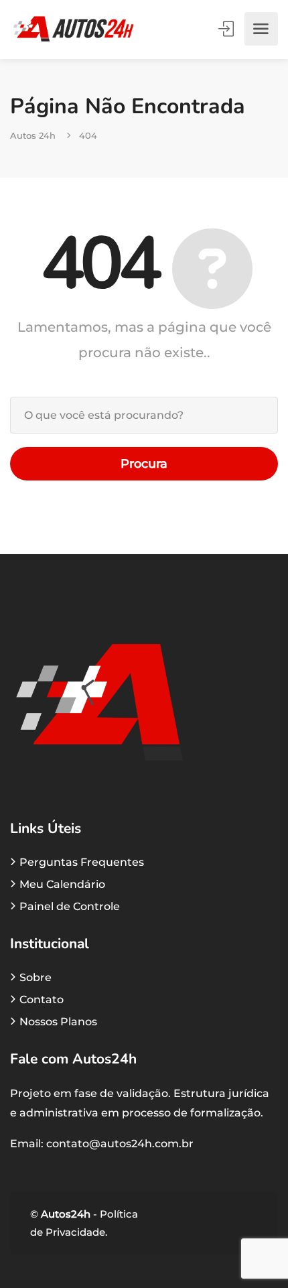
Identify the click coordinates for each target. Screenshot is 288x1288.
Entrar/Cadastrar (227, 29)
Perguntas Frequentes (81, 862)
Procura (144, 463)
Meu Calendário (62, 884)
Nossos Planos (58, 1021)
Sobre (35, 977)
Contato (41, 999)
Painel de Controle (69, 906)
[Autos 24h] (73, 29)
